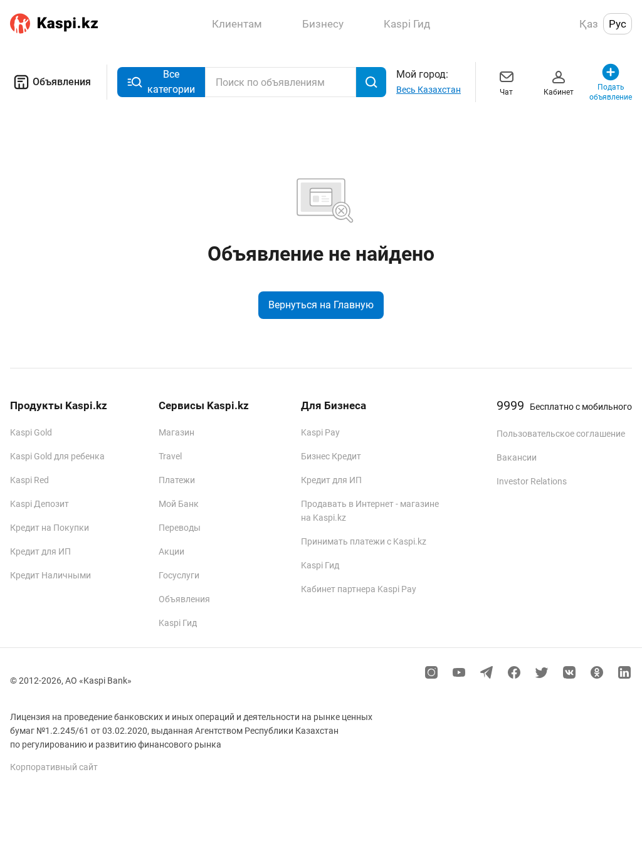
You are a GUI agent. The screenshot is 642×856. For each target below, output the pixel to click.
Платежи (177, 480)
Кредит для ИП (40, 551)
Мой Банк (179, 504)
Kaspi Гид (178, 623)
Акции (171, 551)
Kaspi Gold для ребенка (57, 456)
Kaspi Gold (31, 432)
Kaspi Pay (320, 432)
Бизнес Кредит (331, 456)
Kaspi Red (29, 480)
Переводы (180, 528)
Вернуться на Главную (321, 305)
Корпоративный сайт (54, 767)
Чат (506, 92)
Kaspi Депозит (39, 504)
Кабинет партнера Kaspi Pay (358, 589)
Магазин (176, 432)
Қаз (588, 24)
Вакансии (517, 457)
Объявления (62, 82)
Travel (170, 456)
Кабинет (559, 92)
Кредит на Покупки (49, 528)
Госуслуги (179, 575)
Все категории (171, 81)
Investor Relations (532, 481)
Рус (617, 24)
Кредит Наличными (50, 575)
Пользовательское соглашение (561, 434)
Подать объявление (611, 92)
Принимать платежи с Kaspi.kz (363, 541)
